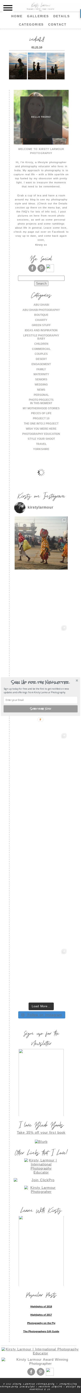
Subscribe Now (40, 708)
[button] (40, 682)
